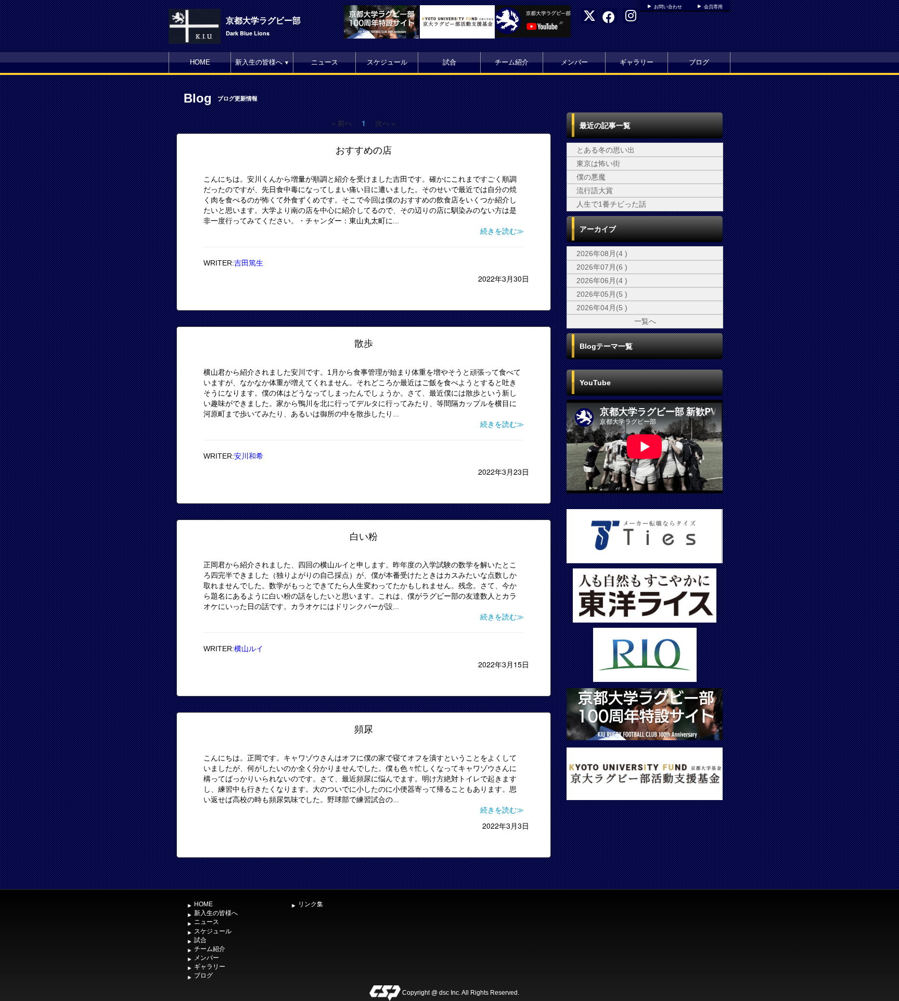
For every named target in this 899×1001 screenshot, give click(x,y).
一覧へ (645, 321)
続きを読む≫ (502, 231)
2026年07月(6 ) (601, 267)
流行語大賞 (594, 190)
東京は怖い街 (598, 163)
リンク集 (310, 904)
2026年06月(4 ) (601, 280)
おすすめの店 (364, 150)
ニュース (324, 62)
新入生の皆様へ (262, 62)
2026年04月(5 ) (601, 307)
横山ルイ (248, 648)
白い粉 (364, 536)
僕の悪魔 (591, 177)
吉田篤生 (248, 263)
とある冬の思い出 (605, 150)
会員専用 (713, 6)
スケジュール (387, 62)
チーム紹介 (512, 62)
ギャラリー (636, 62)
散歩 (363, 343)
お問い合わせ (668, 6)
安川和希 (248, 456)
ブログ (699, 62)
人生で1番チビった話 (611, 204)
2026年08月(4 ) (601, 253)
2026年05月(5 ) (601, 294)
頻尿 (363, 729)
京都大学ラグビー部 (263, 20)
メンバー (574, 62)
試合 (449, 62)
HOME (200, 62)
